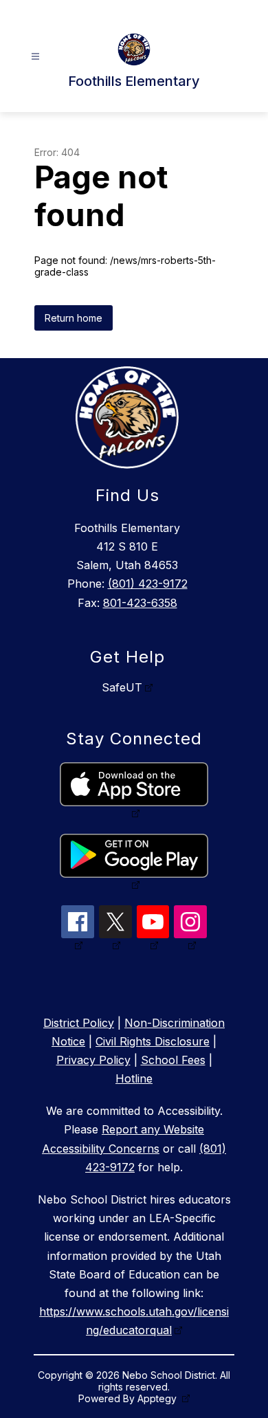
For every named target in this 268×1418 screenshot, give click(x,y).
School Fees (173, 1060)
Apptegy (158, 1398)
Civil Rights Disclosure (153, 1041)
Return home (73, 318)
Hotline (134, 1078)
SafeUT (122, 687)
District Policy (78, 1023)
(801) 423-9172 (148, 583)
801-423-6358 (140, 603)
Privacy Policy (93, 1060)
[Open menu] (35, 57)
